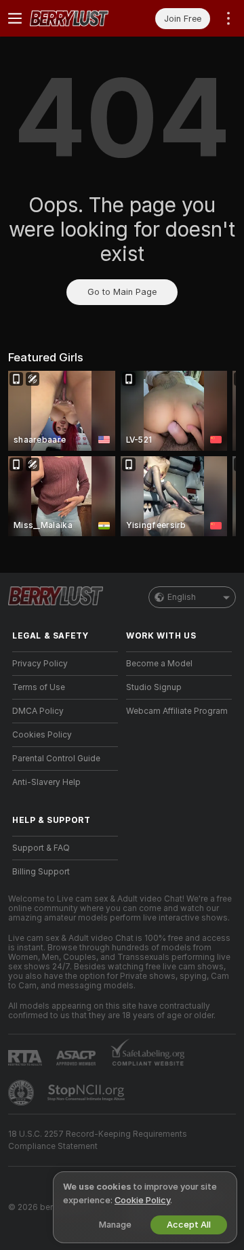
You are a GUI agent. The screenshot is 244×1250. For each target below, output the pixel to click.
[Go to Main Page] (76, 18)
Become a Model (159, 663)
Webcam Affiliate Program (177, 711)
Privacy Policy (40, 663)
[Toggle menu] (15, 18)
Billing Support (41, 871)
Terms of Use (38, 687)
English (181, 597)
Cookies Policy (42, 735)
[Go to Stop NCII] (87, 1093)
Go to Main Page (122, 292)
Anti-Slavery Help (46, 782)
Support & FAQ (41, 848)
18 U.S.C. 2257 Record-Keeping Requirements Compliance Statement (97, 1140)
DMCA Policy (38, 711)
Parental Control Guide (56, 758)
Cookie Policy (142, 1200)
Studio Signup (154, 687)
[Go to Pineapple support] (22, 1093)
